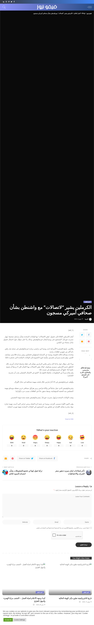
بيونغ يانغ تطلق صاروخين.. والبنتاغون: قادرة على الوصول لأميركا (85, 372)
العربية (86, 319)
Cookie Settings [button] (19, 620)
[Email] (82, 341)
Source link (69, 419)
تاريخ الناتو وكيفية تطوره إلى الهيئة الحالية (75, 598)
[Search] (4, 7)
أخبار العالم (87, 302)
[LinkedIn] (3, 2)
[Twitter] (11, 2)
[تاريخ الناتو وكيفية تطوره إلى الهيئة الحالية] (70, 579)
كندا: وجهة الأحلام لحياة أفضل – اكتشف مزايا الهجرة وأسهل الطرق (24, 600)
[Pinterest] (9, 2)
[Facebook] (14, 2)
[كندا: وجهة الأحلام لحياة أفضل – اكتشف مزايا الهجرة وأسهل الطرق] (23, 579)
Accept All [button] (8, 620)
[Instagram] (6, 2)
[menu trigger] (89, 7)
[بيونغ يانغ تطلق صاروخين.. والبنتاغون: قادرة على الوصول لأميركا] (85, 359)
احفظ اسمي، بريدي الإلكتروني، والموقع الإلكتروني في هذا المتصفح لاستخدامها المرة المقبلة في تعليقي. (62, 528)
